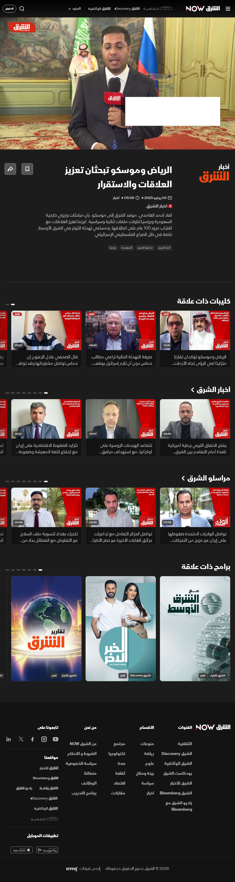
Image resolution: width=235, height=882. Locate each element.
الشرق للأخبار (217, 675)
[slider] (117, 135)
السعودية (126, 248)
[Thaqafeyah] (44, 819)
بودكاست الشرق (177, 773)
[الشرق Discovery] (127, 9)
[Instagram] (43, 739)
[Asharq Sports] (48, 788)
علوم (149, 763)
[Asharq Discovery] (44, 798)
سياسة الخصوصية (81, 763)
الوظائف (89, 783)
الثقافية (185, 744)
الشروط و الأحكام (82, 753)
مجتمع (119, 744)
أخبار (202, 675)
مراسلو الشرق (145, 248)
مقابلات (118, 793)
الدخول (9, 8)
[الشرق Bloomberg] (45, 778)
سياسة (147, 783)
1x (195, 142)
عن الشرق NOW (83, 744)
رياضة (149, 753)
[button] (8, 142)
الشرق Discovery (140, 675)
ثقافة (120, 773)
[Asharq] (48, 768)
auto (211, 142)
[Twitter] (20, 739)
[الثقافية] (157, 8)
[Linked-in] (8, 739)
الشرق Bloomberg (176, 793)
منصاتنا (90, 773)
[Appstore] (22, 849)
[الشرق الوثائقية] (99, 9)
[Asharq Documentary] (46, 808)
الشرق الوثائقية (178, 763)
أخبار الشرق (164, 248)
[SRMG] (72, 868)
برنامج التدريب (84, 793)
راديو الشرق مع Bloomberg (178, 806)
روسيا (113, 248)
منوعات (147, 744)
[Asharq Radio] (24, 788)
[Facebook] (31, 739)
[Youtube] (54, 739)
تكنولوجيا (117, 753)
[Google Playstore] (47, 849)
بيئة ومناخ (145, 773)
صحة (121, 763)
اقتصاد (119, 783)
